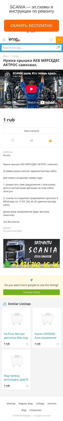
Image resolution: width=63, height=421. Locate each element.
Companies (35, 410)
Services (51, 403)
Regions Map (26, 403)
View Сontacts (31, 130)
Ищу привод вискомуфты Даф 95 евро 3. (16, 377)
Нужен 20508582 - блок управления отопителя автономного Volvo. (47, 336)
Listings (40, 403)
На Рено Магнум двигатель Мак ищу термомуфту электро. (17, 336)
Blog (23, 410)
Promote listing (31, 292)
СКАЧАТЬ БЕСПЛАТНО (31, 26)
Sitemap (11, 403)
